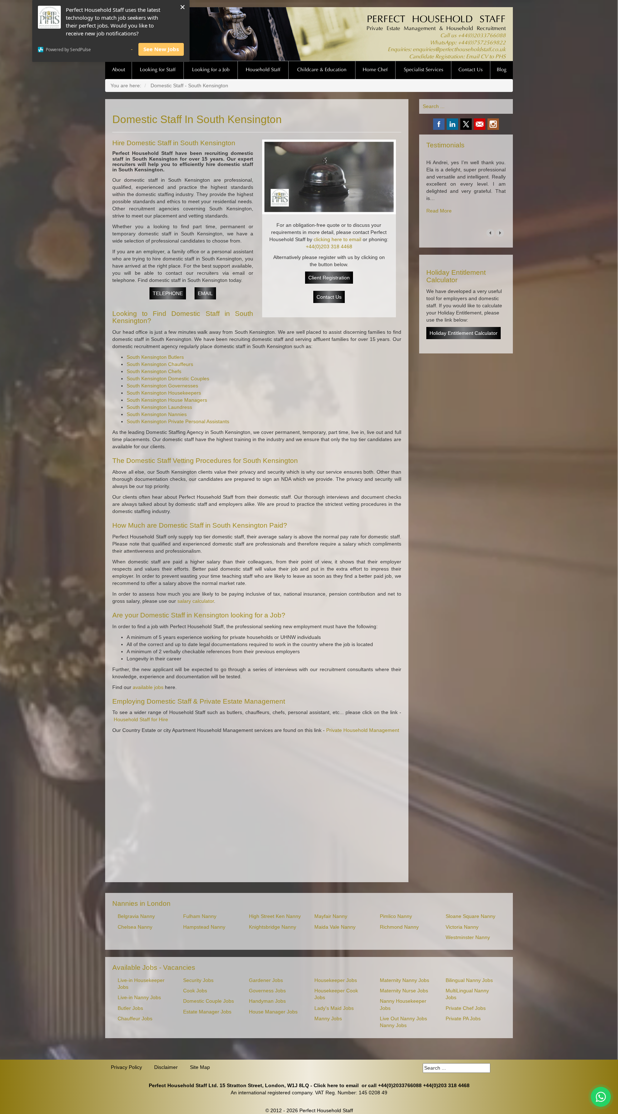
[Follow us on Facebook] (439, 124)
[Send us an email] (479, 124)
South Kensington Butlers (155, 357)
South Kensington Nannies (157, 414)
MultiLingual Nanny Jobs (467, 994)
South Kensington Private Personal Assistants (178, 421)
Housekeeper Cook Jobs (336, 994)
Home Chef (375, 70)
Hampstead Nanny (204, 927)
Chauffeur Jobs (135, 1018)
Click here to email (336, 1085)
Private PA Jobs (463, 1018)
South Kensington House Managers (167, 400)
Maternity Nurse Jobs (404, 990)
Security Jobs (198, 980)
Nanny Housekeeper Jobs (403, 1004)
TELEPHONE (168, 293)
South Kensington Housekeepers (164, 393)
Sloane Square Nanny (470, 916)
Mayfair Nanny (330, 916)
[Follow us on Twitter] (466, 124)
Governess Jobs (267, 990)
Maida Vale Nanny (334, 927)
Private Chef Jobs (466, 1008)
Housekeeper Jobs (335, 980)
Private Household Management (362, 730)
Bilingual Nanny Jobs (469, 980)
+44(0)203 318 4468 (329, 246)
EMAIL (205, 293)
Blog (501, 70)
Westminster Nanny (468, 937)
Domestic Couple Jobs (208, 1001)
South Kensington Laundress (159, 407)
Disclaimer (166, 1067)
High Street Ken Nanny (275, 916)
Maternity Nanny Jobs (404, 980)
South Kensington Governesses (162, 386)
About (118, 70)
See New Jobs (161, 49)
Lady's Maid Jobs (334, 1008)
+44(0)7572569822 (482, 43)
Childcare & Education (322, 70)
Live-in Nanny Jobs (139, 997)
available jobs (148, 687)
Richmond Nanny (399, 927)
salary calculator (195, 601)
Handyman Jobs (267, 1001)
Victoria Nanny (462, 927)
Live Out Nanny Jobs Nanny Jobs (403, 1022)
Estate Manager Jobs (207, 1012)
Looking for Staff (158, 70)
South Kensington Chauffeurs (160, 364)
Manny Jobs (328, 1018)
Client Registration (329, 277)
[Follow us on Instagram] (493, 124)
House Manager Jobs (273, 1012)
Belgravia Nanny (136, 916)
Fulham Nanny (199, 916)
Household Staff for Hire (141, 719)
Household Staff (263, 70)
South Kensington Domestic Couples (168, 378)
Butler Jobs (130, 1008)
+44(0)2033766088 (482, 36)
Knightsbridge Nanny (272, 927)
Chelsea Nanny (135, 927)
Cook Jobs (195, 990)
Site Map (200, 1067)
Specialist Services (423, 70)
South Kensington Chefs (154, 371)
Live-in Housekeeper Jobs (141, 984)
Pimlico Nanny (396, 916)
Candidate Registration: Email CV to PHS (457, 57)
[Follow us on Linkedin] (452, 124)
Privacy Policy (126, 1067)
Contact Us (470, 70)
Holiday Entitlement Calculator (463, 333)
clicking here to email (337, 239)
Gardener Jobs (266, 980)
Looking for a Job (211, 70)
